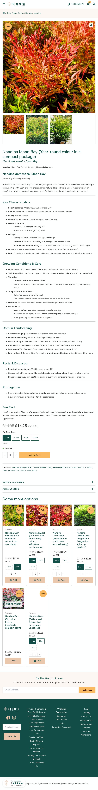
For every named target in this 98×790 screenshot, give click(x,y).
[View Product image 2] (37, 129)
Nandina (37, 13)
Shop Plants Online (15, 13)
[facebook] (9, 718)
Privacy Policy (86, 720)
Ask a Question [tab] (11, 488)
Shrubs (28, 13)
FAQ (86, 709)
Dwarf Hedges (40, 467)
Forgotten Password (61, 727)
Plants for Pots (70, 467)
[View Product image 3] (61, 129)
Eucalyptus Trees (36, 737)
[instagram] (14, 718)
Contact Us (86, 716)
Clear (5, 443)
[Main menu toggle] (4, 4)
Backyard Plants (26, 467)
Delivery (86, 712)
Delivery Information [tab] (13, 481)
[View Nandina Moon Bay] (13, 124)
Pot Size (6, 432)
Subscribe (87, 690)
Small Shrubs (32, 470)
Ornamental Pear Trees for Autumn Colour (37, 730)
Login (61, 723)
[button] (94, 4)
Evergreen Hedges (55, 467)
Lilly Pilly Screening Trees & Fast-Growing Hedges (36, 719)
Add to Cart (34, 455)
